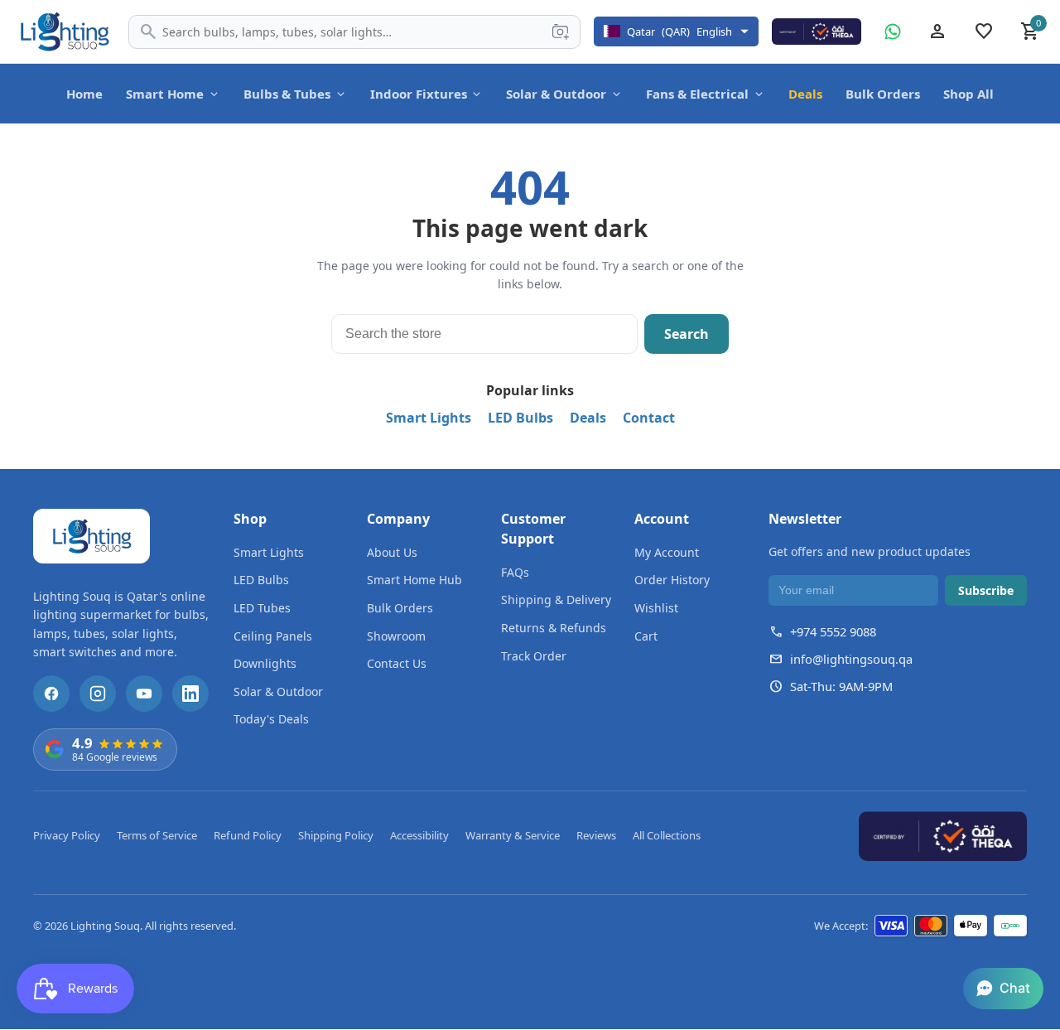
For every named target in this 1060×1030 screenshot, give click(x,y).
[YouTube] (144, 693)
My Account (666, 552)
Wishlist (656, 608)
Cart (646, 636)
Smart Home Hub (414, 580)
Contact (649, 418)
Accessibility (419, 835)
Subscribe (986, 590)
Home (84, 93)
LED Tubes (262, 608)
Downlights (265, 663)
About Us (392, 552)
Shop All (968, 93)
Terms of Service (157, 835)
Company (398, 519)
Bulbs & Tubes (286, 93)
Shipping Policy (335, 835)
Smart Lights (428, 418)
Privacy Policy (66, 835)
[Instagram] (98, 693)
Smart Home (165, 93)
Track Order (533, 656)
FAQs (515, 572)
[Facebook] (51, 693)
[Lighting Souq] (64, 31)
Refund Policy (248, 835)
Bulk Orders (883, 93)
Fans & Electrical (697, 93)
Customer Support (533, 529)
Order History (672, 580)
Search (686, 334)
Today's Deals (271, 719)
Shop (250, 519)
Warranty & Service (512, 835)
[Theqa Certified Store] (816, 31)
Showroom (396, 636)
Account (661, 519)
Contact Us (396, 663)
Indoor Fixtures (418, 93)
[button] (1003, 988)
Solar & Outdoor (556, 93)
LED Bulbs (520, 418)
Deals (805, 93)
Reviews (596, 835)
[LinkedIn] (190, 693)
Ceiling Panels (273, 636)
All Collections (667, 835)
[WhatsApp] (893, 31)
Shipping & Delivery (556, 599)
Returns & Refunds (553, 628)
